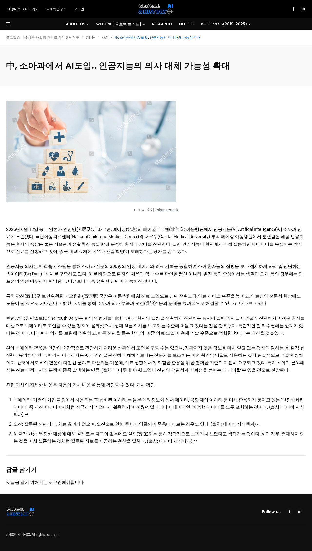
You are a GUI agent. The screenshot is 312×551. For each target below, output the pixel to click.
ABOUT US (75, 24)
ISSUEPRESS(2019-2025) (224, 24)
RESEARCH (162, 24)
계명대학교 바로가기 (23, 9)
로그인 (79, 9)
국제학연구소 (56, 9)
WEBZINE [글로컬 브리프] (118, 24)
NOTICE (186, 24)
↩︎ (26, 414)
